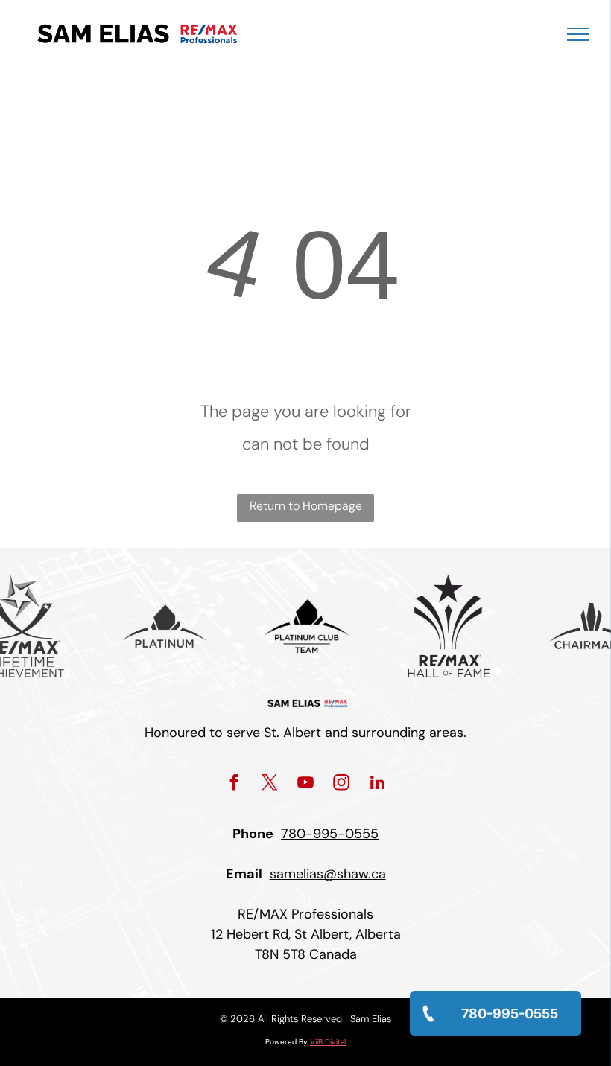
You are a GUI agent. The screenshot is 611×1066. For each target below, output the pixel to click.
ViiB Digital (328, 1042)
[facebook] (234, 784)
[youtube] (306, 784)
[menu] (578, 34)
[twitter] (270, 784)
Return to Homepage (306, 506)
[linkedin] (377, 784)
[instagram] (341, 784)
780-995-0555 (330, 834)
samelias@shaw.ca (328, 874)
